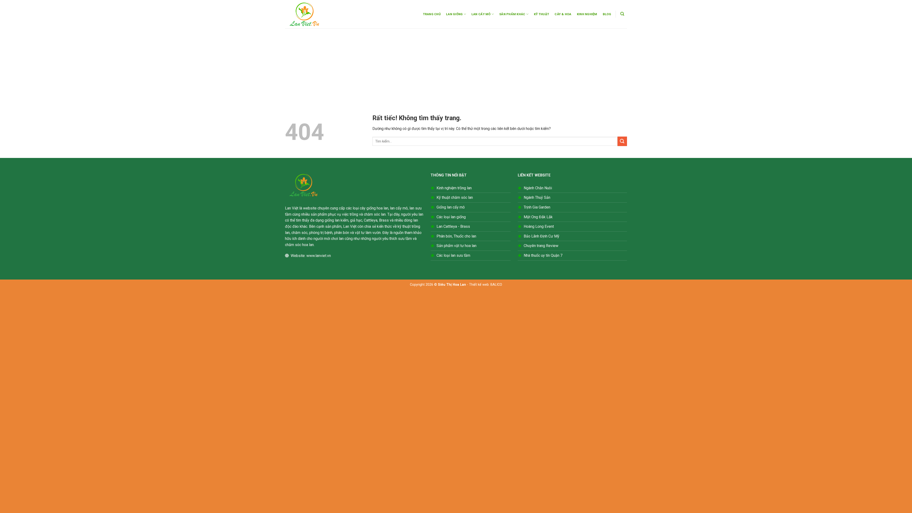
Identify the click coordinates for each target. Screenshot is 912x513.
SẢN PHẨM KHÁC (512, 14)
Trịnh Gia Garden (537, 207)
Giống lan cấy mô (451, 207)
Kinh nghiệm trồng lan (454, 188)
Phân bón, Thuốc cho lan (456, 236)
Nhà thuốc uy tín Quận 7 (543, 255)
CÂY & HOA (563, 14)
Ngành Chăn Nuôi (538, 188)
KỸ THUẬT (541, 14)
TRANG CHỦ (432, 14)
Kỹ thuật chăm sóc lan (455, 197)
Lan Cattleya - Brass (453, 226)
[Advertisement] (456, 64)
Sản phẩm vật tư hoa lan (456, 245)
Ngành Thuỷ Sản (537, 197)
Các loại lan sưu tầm (453, 255)
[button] (622, 14)
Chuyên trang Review (541, 245)
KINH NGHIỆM (587, 14)
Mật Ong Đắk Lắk (538, 217)
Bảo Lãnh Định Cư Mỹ (541, 236)
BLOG (607, 14)
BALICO (496, 285)
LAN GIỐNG (454, 14)
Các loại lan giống (451, 217)
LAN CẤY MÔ (481, 14)
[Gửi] (622, 141)
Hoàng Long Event (539, 226)
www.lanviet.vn (318, 255)
